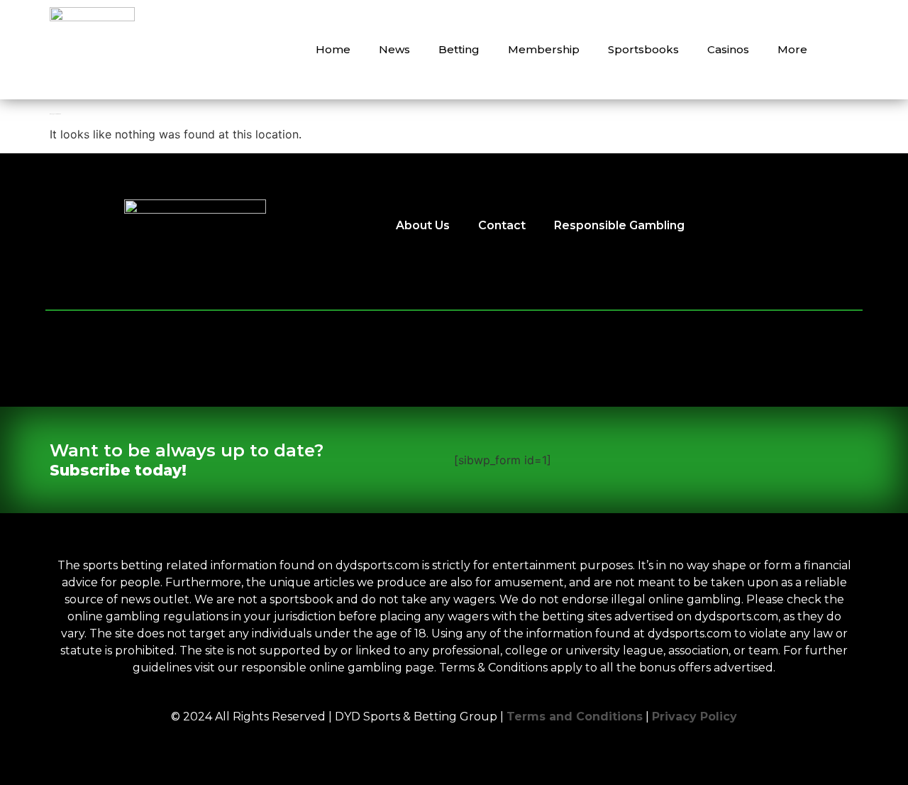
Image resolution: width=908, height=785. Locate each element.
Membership (544, 49)
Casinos (728, 49)
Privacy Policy (694, 716)
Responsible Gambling (619, 225)
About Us (423, 225)
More (792, 49)
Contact (502, 225)
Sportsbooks (643, 49)
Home (333, 49)
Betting (459, 49)
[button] (844, 49)
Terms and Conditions (574, 716)
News (394, 49)
